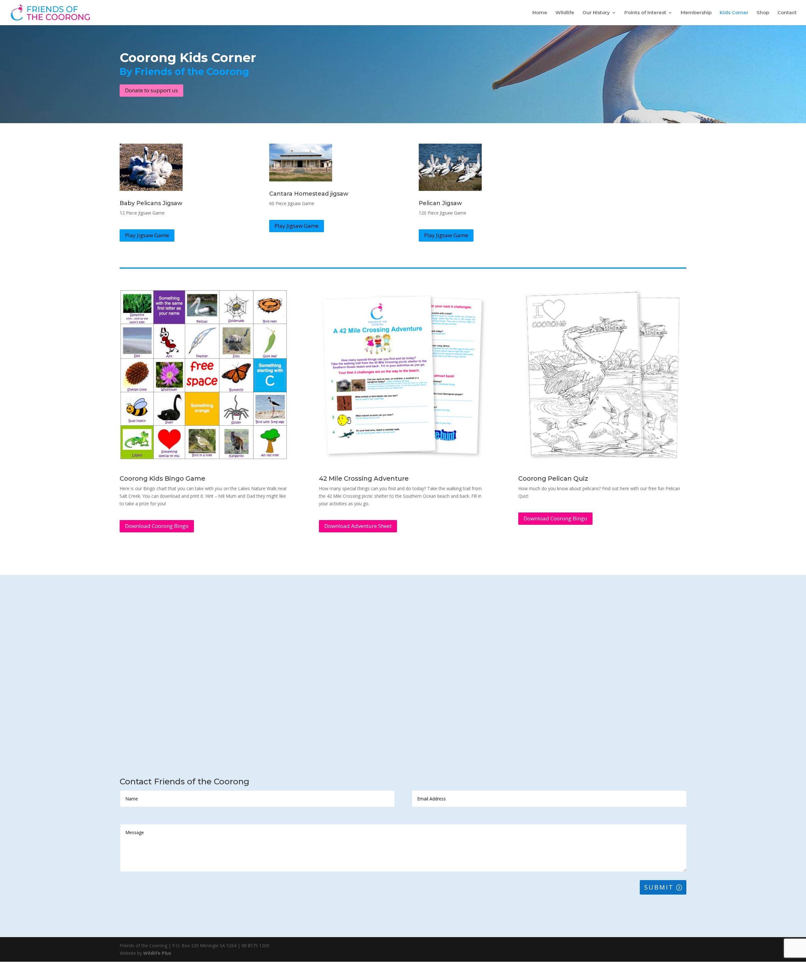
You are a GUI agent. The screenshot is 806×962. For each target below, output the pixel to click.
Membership (696, 12)
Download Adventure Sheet (358, 526)
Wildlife (564, 12)
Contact (787, 12)
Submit (659, 887)
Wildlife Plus (157, 953)
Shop (763, 12)
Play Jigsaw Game (147, 235)
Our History (596, 12)
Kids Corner (734, 12)
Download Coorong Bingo (157, 526)
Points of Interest (645, 12)
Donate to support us (151, 90)
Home (539, 12)
